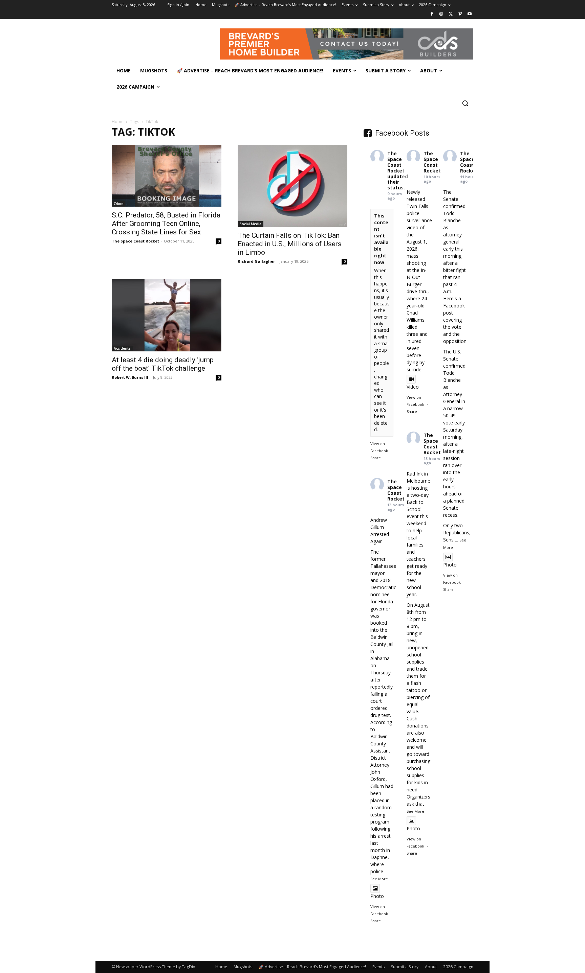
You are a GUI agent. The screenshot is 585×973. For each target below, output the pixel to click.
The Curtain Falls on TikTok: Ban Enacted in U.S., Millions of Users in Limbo (290, 243)
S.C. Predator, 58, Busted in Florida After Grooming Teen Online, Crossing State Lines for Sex (166, 223)
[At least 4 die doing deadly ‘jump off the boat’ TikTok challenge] (166, 315)
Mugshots (243, 967)
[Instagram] (441, 14)
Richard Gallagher (256, 261)
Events (378, 967)
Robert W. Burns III (130, 377)
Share (375, 457)
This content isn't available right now (381, 238)
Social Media (250, 224)
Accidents (122, 348)
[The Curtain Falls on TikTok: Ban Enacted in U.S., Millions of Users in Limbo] (292, 186)
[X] (451, 14)
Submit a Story (404, 967)
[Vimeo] (460, 14)
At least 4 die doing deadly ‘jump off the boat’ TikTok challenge (163, 364)
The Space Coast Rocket (135, 241)
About (431, 967)
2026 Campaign (458, 967)
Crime (118, 203)
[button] (465, 103)
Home (118, 121)
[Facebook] (432, 14)
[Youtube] (469, 14)
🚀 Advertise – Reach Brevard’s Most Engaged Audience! (312, 967)
